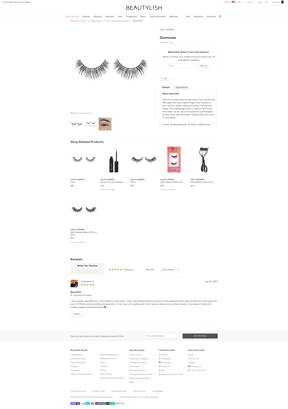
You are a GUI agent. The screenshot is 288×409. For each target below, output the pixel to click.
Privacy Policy (98, 391)
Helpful (76, 314)
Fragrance (131, 17)
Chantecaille (76, 355)
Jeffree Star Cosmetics (81, 374)
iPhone (164, 355)
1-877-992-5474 (198, 370)
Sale (188, 17)
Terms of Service (78, 391)
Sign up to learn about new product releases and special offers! (97, 336)
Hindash (74, 367)
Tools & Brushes (157, 17)
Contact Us (195, 367)
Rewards (198, 17)
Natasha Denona (108, 359)
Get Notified (200, 336)
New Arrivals (72, 17)
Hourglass (75, 370)
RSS (163, 371)
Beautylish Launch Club (172, 374)
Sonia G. (104, 366)
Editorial (211, 17)
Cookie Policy (140, 391)
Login (259, 2)
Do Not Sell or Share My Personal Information (91, 397)
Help (249, 2)
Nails (143, 17)
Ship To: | (232, 2)
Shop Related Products (87, 141)
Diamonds (168, 38)
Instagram (166, 363)
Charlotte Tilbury (78, 359)
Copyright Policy (119, 391)
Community (193, 359)
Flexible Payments (137, 363)
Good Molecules (77, 363)
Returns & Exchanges (139, 378)
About (191, 355)
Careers (191, 363)
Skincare (109, 17)
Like (165, 79)
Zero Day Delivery (137, 370)
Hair (120, 17)
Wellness (173, 17)
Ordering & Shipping (138, 359)
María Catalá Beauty (109, 355)
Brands (86, 17)
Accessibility (158, 391)
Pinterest (165, 367)
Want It (203, 66)
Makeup (98, 17)
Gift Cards (134, 367)
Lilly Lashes (167, 30)
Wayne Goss (105, 374)
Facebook (165, 359)
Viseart (103, 370)
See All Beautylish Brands (111, 378)
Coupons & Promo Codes (141, 374)
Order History (135, 355)
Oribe (102, 362)
